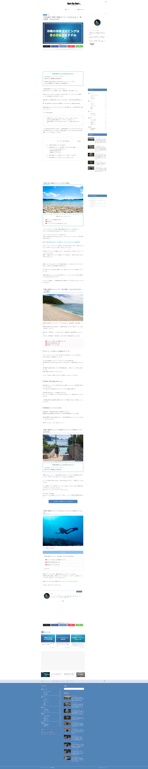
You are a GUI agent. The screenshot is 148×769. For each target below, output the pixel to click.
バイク (97, 111)
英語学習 (98, 129)
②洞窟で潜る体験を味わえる (55, 150)
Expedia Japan (52, 81)
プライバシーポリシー (45, 767)
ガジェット (98, 103)
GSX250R (98, 113)
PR (52, 732)
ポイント (98, 96)
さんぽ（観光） (52, 715)
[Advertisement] (63, 62)
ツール (98, 104)
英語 (51, 722)
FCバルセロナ (45, 732)
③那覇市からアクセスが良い (55, 152)
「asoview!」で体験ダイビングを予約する (63, 501)
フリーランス (52, 701)
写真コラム (98, 122)
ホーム (67, 9)
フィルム (98, 121)
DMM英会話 (98, 128)
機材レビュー (98, 124)
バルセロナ (45, 734)
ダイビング (97, 93)
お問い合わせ (81, 9)
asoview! (48, 76)
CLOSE (79, 141)
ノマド (97, 100)
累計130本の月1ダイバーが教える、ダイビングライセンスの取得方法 (63, 242)
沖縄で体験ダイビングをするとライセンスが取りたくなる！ (61, 157)
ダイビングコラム (98, 95)
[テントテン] (74, 6)
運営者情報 (52, 767)
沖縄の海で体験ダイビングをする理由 (57, 145)
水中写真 (98, 98)
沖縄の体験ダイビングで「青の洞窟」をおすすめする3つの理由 (62, 147)
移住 (98, 107)
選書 (98, 108)
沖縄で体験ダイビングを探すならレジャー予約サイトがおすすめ (62, 155)
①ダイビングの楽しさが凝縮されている (58, 149)
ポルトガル (52, 734)
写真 (97, 117)
